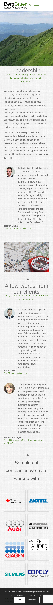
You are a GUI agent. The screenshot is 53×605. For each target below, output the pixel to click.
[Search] (28, 5)
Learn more (33, 600)
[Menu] (35, 5)
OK (19, 600)
